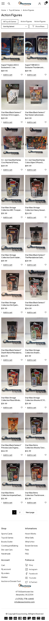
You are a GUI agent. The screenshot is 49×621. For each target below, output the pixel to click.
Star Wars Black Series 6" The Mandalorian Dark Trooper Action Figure (35, 257)
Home (3, 10)
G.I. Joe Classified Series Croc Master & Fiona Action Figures (11, 162)
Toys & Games (14, 10)
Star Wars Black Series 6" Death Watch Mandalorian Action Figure (11, 352)
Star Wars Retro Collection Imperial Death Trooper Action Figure (11, 495)
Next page (30, 512)
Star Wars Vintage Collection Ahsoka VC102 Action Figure (35, 400)
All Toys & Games (9, 22)
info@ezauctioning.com (24, 602)
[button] (6, 74)
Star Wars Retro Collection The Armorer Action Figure (34, 495)
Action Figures (26, 21)
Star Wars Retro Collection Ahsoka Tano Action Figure (34, 447)
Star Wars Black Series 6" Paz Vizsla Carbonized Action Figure (35, 114)
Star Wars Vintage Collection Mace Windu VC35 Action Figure (10, 400)
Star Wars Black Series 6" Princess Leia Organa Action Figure (11, 447)
